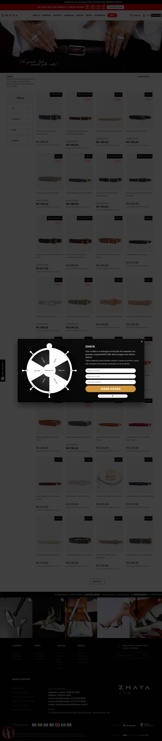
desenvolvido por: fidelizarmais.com (112, 396)
